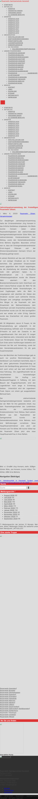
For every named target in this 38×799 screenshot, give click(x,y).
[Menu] (3, 102)
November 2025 (10, 514)
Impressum (12, 97)
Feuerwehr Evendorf (16, 61)
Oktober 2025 (9, 517)
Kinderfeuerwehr (15, 45)
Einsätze (11, 9)
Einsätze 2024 (13, 23)
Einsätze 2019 (13, 33)
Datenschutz (13, 95)
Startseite (8, 5)
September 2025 (11, 519)
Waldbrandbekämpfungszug (23, 49)
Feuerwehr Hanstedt (16, 63)
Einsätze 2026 (13, 19)
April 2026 (8, 504)
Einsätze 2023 (13, 25)
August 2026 (9, 495)
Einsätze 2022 (13, 27)
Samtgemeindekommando (18, 39)
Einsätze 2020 (13, 31)
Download (12, 91)
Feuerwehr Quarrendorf (18, 71)
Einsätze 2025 (13, 21)
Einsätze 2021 (13, 29)
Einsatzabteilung (15, 41)
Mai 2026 (8, 502)
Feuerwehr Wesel (15, 83)
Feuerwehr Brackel (16, 55)
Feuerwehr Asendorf (16, 53)
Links (10, 89)
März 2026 (8, 506)
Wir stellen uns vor (16, 37)
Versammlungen (14, 13)
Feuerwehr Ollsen (15, 69)
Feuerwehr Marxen (16, 65)
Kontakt (11, 87)
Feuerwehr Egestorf (16, 59)
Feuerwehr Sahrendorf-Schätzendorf (15, 709)
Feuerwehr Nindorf (16, 67)
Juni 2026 (8, 500)
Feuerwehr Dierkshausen (18, 57)
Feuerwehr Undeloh (16, 81)
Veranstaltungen (15, 11)
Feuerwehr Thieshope (16, 79)
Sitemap (11, 93)
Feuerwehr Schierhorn (17, 77)
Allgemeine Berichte (16, 15)
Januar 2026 (9, 510)
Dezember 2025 (10, 512)
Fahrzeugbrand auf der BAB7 (19, 483)
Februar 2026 (9, 508)
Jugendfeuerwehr (15, 43)
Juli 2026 (7, 497)
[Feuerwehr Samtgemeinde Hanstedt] (14, 1)
